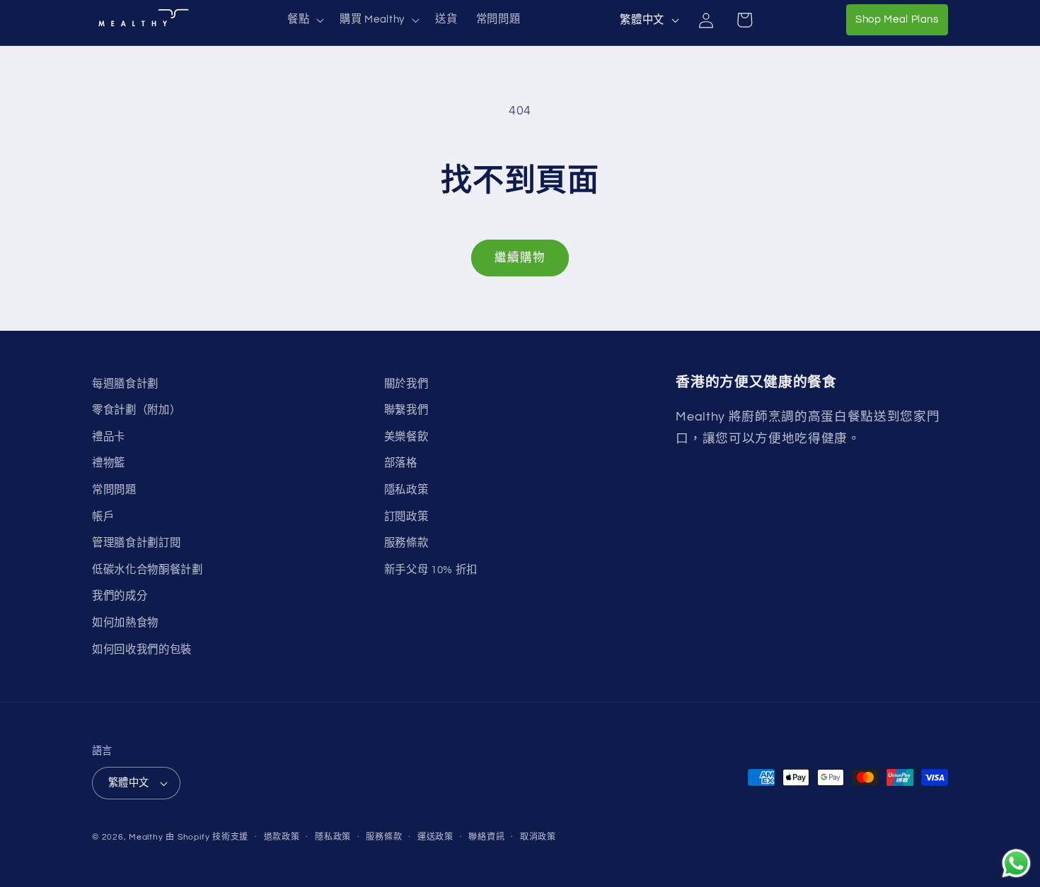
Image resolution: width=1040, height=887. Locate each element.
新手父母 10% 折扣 (431, 569)
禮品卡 (108, 436)
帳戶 (103, 516)
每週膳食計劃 (125, 383)
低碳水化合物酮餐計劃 (147, 569)
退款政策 (282, 837)
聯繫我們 (406, 410)
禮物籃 (108, 463)
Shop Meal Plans (901, 19)
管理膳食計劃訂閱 (136, 542)
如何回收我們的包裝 (142, 649)
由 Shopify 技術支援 (207, 837)
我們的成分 (119, 595)
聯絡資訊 (486, 837)
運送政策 (435, 837)
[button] (304, 20)
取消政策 (538, 837)
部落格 (400, 463)
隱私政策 (406, 489)
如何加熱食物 (125, 622)
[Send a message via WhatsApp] (1016, 863)
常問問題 (114, 489)
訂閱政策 (406, 516)
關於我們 (406, 383)
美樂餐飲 (406, 436)
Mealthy (146, 837)
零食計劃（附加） (136, 410)
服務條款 (406, 542)
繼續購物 (520, 258)
